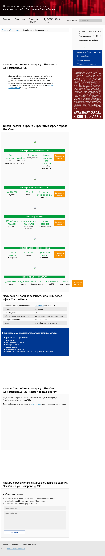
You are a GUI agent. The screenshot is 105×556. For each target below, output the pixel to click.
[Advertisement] (35, 46)
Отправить (14, 532)
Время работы (83, 56)
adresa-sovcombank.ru (16, 549)
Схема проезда (83, 60)
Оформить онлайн (59, 157)
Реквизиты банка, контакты (89, 52)
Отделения (20, 19)
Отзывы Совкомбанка (86, 64)
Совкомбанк (39, 306)
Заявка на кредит (33, 20)
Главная (7, 19)
